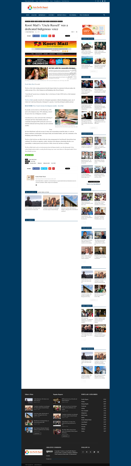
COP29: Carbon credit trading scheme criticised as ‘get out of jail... (100, 52)
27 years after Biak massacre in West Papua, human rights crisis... (86, 176)
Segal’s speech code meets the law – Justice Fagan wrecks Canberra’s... (86, 257)
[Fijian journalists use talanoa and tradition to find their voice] (87, 197)
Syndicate (83, 406)
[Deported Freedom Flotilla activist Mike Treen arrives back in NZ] (87, 328)
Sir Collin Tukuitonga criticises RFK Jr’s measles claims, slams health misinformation (86, 91)
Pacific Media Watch (53, 21)
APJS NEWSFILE (86, 189)
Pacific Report (27, 21)
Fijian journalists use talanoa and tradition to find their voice (87, 203)
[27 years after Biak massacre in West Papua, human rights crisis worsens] (87, 169)
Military (83, 429)
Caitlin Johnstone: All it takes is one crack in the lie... (86, 281)
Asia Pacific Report (70, 451)
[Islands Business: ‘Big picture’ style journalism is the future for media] (87, 211)
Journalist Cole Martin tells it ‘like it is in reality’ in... (87, 146)
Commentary (97, 238)
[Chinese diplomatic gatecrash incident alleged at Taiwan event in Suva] (100, 328)
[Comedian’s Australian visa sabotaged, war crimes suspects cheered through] (51, 201)
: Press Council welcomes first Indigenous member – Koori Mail (44, 106)
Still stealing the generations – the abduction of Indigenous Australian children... (87, 320)
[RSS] (100, 1)
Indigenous (40, 21)
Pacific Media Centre (65, 1)
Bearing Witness (97, 172)
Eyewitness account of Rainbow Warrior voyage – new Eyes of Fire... (100, 176)
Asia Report (45, 206)
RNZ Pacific (84, 415)
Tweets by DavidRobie (93, 184)
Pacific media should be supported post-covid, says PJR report (100, 122)
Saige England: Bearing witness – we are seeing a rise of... (100, 161)
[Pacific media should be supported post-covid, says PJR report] (100, 115)
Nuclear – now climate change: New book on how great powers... (100, 147)
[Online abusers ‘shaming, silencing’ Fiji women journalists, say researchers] (100, 197)
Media (44, 21)
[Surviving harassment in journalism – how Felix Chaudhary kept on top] (100, 211)
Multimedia (72, 15)
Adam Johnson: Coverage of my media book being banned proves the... (69, 423)
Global (83, 331)
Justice (83, 431)
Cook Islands (97, 291)
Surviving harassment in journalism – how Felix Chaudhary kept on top (99, 217)
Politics (83, 401)
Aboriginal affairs (33, 163)
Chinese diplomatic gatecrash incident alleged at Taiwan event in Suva (100, 335)
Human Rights (84, 404)
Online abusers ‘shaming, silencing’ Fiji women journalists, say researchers (100, 203)
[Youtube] (105, 1)
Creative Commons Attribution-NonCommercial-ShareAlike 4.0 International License (62, 454)
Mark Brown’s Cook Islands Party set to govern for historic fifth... (100, 295)
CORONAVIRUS (86, 77)
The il (29, 100)
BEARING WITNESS (87, 133)
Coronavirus (84, 87)
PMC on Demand (84, 15)
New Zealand (84, 410)
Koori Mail (33, 161)
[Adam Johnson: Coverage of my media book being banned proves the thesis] (57, 423)
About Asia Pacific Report (44, 1)
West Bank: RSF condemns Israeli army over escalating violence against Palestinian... (69, 431)
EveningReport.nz (57, 1)
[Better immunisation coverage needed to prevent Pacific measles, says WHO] (100, 84)
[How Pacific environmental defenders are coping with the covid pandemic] (100, 60)
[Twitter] (102, 1)
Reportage (42, 15)
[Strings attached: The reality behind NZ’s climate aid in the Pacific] (87, 60)
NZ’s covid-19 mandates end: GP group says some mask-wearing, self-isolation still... (87, 122)
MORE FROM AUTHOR (43, 192)
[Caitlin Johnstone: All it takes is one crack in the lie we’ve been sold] (33, 201)
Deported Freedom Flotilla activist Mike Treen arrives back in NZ (86, 335)
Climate (83, 49)
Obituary (47, 21)
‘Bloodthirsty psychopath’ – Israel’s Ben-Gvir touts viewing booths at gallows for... (100, 242)
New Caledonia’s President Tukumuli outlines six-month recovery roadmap (86, 241)
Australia (32, 21)
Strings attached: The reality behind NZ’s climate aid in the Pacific (87, 66)
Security (83, 426)
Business (83, 238)
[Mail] (98, 1)
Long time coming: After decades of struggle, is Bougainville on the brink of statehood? (69, 209)
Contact (51, 1)
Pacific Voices (60, 21)
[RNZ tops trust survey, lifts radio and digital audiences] (57, 400)
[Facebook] (96, 1)
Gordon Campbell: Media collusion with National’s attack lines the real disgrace (100, 320)
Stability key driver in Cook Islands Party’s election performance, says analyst (69, 408)
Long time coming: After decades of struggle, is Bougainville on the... (86, 295)
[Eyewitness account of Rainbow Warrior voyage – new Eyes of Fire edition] (100, 169)
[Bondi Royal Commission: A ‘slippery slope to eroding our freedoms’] (100, 250)
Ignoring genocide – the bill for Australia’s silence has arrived (86, 161)
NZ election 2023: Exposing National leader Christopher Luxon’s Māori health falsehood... (100, 107)
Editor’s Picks (61, 15)
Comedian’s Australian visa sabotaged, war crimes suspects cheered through (100, 281)
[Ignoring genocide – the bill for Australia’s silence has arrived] (87, 155)
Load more (93, 71)
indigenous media (46, 163)
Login (37, 1)
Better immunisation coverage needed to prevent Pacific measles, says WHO (100, 91)
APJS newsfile (84, 200)
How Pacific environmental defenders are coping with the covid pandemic (100, 66)
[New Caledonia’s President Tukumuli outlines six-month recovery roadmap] (87, 235)
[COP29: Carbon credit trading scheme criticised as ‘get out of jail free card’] (100, 46)
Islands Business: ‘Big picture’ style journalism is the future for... (86, 217)
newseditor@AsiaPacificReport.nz (60, 459)
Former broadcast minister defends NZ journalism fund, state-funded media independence (86, 107)
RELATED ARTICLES (31, 192)
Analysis (34, 15)
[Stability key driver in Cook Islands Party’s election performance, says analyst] (57, 408)
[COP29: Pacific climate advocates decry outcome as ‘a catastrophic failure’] (87, 46)
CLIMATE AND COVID (87, 38)
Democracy (84, 424)
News (27, 15)
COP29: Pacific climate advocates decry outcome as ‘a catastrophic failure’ (87, 52)
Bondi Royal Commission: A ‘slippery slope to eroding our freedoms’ (100, 257)
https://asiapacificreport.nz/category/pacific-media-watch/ (46, 178)
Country (51, 15)
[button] (104, 15)
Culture (36, 21)
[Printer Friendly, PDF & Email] (29, 155)
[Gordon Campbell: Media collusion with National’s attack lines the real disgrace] (100, 313)
